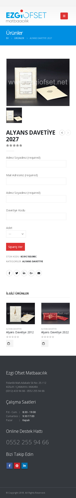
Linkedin (24, 466)
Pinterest (17, 466)
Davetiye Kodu (15, 210)
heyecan (16, 273)
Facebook (9, 273)
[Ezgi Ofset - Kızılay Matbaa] (26, 15)
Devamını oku (9, 343)
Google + (31, 273)
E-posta (38, 273)
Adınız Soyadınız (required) (23, 157)
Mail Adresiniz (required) (22, 175)
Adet (9, 228)
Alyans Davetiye (32, 261)
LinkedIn (24, 273)
